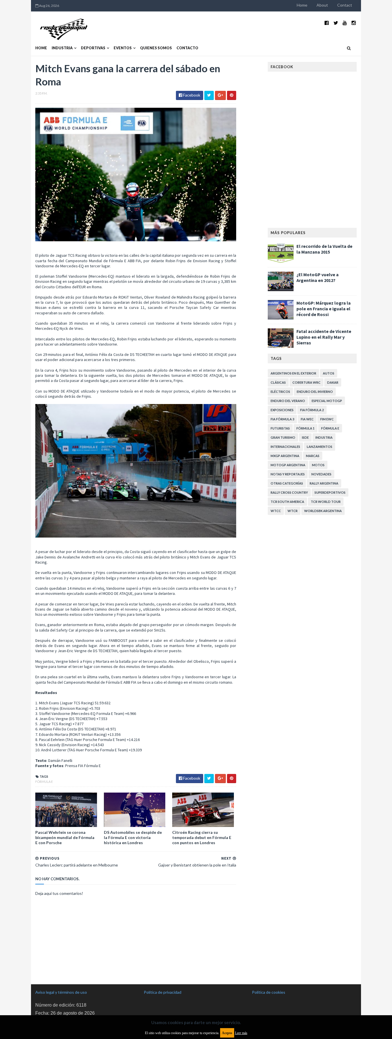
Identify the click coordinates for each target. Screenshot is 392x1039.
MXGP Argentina (285, 456)
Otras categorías (287, 483)
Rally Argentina (324, 483)
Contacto (187, 48)
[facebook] (327, 23)
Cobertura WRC (306, 382)
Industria (62, 48)
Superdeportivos (330, 492)
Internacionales (285, 446)
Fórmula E (44, 781)
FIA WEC (307, 419)
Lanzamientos (319, 446)
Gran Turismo (283, 437)
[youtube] (345, 23)
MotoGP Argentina (288, 465)
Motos (318, 465)
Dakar (332, 382)
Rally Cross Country (289, 492)
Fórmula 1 (305, 428)
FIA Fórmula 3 (282, 419)
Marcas (312, 456)
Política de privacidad (162, 992)
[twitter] (336, 23)
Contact (344, 5)
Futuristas (280, 428)
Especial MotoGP (327, 401)
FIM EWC (327, 419)
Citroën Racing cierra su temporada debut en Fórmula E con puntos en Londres (201, 837)
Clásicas (278, 382)
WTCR (293, 511)
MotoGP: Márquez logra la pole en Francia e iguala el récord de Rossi (323, 308)
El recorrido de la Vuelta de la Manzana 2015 (324, 249)
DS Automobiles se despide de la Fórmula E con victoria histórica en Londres (133, 837)
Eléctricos (280, 391)
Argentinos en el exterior (293, 373)
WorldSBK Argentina (323, 511)
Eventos (123, 48)
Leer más (241, 1033)
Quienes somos (156, 48)
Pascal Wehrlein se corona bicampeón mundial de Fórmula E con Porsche (64, 837)
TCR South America (287, 501)
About (322, 5)
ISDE (305, 437)
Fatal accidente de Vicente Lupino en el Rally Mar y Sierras (323, 337)
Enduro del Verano (288, 401)
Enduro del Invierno (315, 391)
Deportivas (93, 48)
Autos (328, 373)
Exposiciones (282, 410)
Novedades (321, 474)
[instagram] (354, 23)
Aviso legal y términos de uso (61, 992)
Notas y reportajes (288, 474)
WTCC (276, 511)
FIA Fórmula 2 (312, 410)
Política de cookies (268, 992)
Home (302, 5)
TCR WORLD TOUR (326, 501)
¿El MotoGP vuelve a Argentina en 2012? (317, 277)
